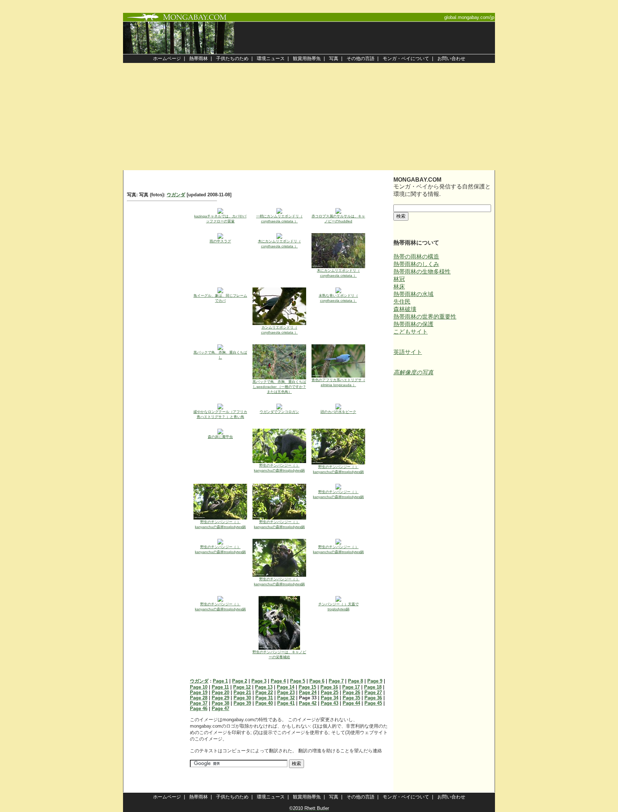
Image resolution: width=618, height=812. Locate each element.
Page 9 (374, 681)
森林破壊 (404, 309)
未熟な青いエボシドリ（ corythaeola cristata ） (338, 298)
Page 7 (336, 681)
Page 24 (308, 692)
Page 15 (307, 687)
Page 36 (373, 697)
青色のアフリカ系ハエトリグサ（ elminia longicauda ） (338, 382)
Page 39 (242, 703)
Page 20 (220, 692)
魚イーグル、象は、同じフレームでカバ (220, 298)
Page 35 (351, 697)
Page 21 (242, 692)
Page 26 (351, 692)
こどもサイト (410, 332)
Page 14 (285, 687)
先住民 (402, 302)
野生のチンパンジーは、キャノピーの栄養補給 (279, 654)
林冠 (399, 279)
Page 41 (286, 703)
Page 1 (220, 681)
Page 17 (351, 687)
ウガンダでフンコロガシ (279, 412)
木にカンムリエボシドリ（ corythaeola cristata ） (279, 243)
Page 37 (198, 703)
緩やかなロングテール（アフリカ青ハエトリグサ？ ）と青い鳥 (220, 414)
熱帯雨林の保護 (413, 324)
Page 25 (329, 692)
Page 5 (297, 681)
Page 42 (308, 703)
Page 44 (351, 703)
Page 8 (355, 681)
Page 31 (264, 697)
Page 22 (264, 692)
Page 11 (220, 687)
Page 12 (242, 687)
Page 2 (239, 681)
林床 (399, 287)
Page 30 (242, 697)
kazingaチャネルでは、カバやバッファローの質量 (220, 218)
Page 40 (264, 703)
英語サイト (407, 352)
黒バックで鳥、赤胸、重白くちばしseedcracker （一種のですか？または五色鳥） (279, 387)
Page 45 (373, 703)
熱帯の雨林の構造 (416, 257)
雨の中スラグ (220, 241)
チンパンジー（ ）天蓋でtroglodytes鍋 (338, 606)
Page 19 (198, 692)
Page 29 (220, 697)
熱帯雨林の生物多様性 (422, 272)
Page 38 (220, 703)
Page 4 (278, 681)
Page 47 (220, 708)
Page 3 (258, 681)
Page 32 (286, 697)
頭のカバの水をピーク (338, 412)
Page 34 (329, 697)
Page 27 (373, 692)
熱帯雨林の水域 (413, 294)
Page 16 (329, 687)
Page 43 (329, 703)
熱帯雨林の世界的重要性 (424, 317)
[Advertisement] (309, 117)
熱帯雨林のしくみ (416, 264)
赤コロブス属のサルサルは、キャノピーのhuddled (338, 218)
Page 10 (198, 687)
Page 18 (373, 687)
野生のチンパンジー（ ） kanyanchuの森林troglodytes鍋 (279, 467)
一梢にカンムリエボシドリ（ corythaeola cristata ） (279, 218)
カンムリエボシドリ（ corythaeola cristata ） (279, 329)
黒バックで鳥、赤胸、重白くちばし (220, 354)
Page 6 (316, 681)
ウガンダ (176, 194)
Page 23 (286, 692)
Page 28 (198, 697)
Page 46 (198, 708)
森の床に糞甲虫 (220, 437)
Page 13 (264, 687)
